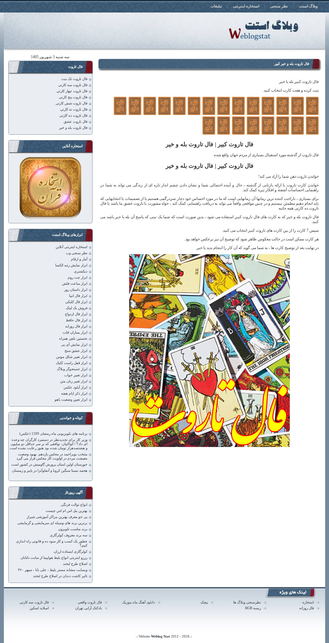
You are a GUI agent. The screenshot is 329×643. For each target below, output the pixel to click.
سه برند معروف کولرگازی (68, 535)
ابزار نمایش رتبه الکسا (71, 265)
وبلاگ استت (308, 6)
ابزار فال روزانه (76, 326)
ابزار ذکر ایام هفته (74, 393)
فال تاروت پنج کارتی (73, 97)
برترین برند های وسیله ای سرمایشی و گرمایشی (52, 523)
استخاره (308, 602)
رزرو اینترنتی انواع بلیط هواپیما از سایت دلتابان (54, 557)
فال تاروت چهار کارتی (72, 91)
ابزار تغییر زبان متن (73, 381)
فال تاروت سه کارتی (72, 85)
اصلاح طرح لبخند (75, 564)
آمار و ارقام (79, 259)
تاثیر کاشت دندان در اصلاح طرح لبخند (60, 576)
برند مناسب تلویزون (72, 529)
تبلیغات (216, 6)
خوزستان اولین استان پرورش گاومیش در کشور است (49, 464)
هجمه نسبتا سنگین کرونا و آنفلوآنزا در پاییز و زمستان (49, 470)
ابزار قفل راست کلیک (71, 363)
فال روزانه (306, 608)
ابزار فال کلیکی (76, 302)
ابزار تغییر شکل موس (71, 357)
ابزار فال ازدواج (76, 314)
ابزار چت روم (77, 277)
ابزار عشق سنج (76, 351)
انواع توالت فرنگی (74, 504)
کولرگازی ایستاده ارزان (70, 551)
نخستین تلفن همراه (73, 338)
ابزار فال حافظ (76, 320)
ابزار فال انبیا (78, 296)
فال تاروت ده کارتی (73, 115)
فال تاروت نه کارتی (73, 109)
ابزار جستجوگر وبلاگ (72, 369)
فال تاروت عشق (75, 121)
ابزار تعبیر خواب (75, 375)
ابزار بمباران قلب (75, 332)
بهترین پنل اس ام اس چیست (66, 511)
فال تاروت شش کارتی (71, 103)
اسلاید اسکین (39, 608)
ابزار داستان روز (75, 289)
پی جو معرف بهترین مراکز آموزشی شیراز (57, 517)
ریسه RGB (253, 608)
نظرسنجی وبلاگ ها (247, 602)
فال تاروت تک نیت (74, 79)
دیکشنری (80, 271)
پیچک (204, 602)
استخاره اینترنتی (246, 6)
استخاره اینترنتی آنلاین (71, 247)
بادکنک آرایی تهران (88, 608)
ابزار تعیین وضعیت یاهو (71, 399)
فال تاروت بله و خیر (73, 127)
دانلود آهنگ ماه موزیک (138, 602)
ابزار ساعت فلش (74, 283)
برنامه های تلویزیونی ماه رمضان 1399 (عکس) (53, 433)
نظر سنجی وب (76, 253)
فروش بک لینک (76, 308)
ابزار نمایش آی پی (74, 344)
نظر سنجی (279, 6)
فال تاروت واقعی (90, 602)
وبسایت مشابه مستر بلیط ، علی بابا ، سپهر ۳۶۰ (52, 570)
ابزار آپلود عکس (75, 387)
